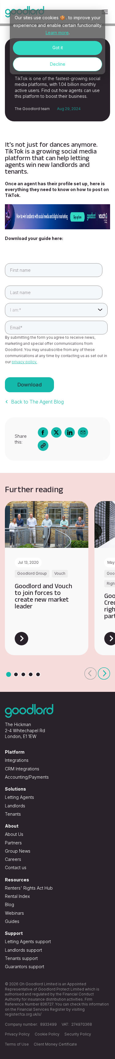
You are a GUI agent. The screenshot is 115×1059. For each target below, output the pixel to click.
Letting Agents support (28, 941)
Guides (12, 921)
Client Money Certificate (55, 1044)
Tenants (13, 814)
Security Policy (77, 1034)
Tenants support (21, 958)
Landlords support (23, 950)
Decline (57, 64)
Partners (13, 842)
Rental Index (17, 896)
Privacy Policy (17, 1034)
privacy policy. (24, 362)
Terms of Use (17, 1044)
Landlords (15, 805)
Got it (57, 47)
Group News (17, 851)
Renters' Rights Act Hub (29, 888)
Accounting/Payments (27, 777)
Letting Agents (19, 797)
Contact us (15, 867)
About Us (14, 834)
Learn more (57, 32)
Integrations (17, 760)
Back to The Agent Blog (37, 402)
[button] (90, 673)
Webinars (14, 913)
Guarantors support (24, 966)
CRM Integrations (22, 768)
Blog (9, 904)
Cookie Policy (47, 1034)
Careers (13, 859)
